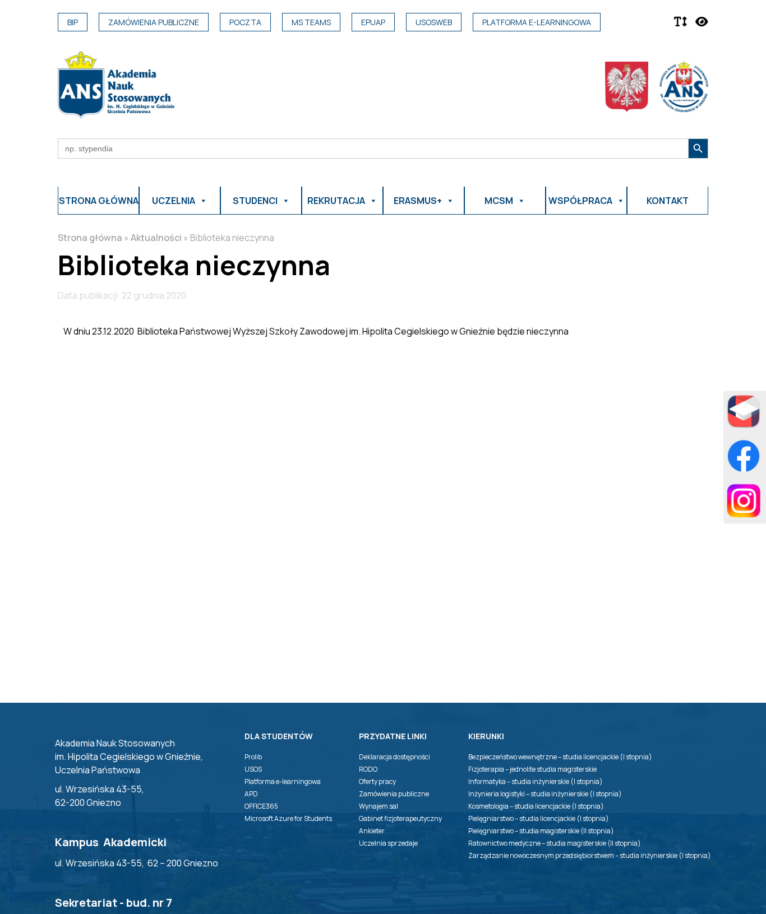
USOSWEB (434, 22)
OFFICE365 (261, 806)
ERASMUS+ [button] (418, 200)
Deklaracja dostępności (394, 757)
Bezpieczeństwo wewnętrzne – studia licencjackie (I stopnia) (560, 757)
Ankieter (372, 831)
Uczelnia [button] (173, 200)
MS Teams (311, 22)
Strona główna (99, 200)
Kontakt (668, 200)
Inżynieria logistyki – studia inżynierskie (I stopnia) (545, 794)
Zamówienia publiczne (153, 22)
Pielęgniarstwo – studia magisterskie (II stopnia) (541, 831)
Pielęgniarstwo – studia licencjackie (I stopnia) (538, 818)
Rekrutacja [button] (336, 200)
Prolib (253, 757)
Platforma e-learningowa (536, 22)
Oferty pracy (377, 781)
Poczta (245, 22)
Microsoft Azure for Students (288, 818)
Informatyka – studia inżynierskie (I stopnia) (535, 781)
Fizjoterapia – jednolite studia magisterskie (532, 769)
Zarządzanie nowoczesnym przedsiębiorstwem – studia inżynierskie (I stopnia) (589, 855)
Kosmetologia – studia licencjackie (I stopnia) (536, 806)
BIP (72, 22)
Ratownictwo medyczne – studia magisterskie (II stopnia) (554, 843)
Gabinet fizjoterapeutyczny (400, 818)
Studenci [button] (255, 200)
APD (251, 794)
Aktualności (156, 237)
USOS (253, 769)
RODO (368, 769)
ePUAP (373, 22)
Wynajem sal (378, 806)
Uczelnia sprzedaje (388, 843)
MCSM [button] (498, 200)
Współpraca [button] (580, 200)
